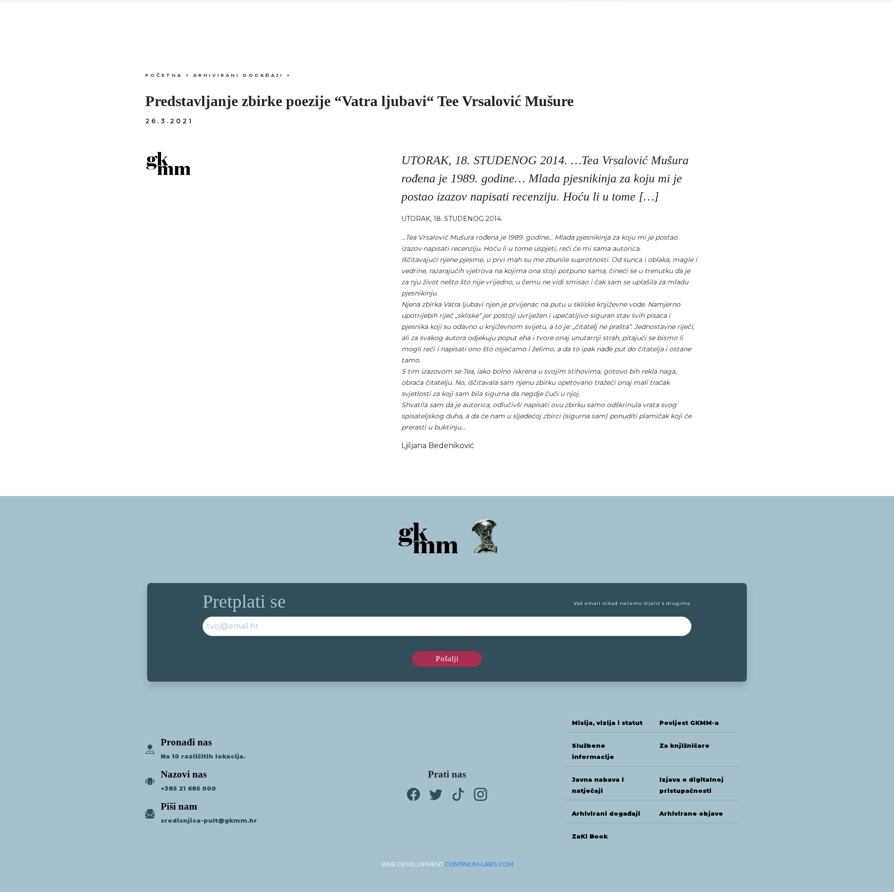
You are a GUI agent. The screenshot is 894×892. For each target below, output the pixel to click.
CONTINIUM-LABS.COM (479, 864)
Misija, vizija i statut (607, 722)
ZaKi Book (590, 836)
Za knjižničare (684, 745)
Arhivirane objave (691, 813)
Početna (164, 75)
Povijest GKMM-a (689, 722)
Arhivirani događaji (238, 75)
